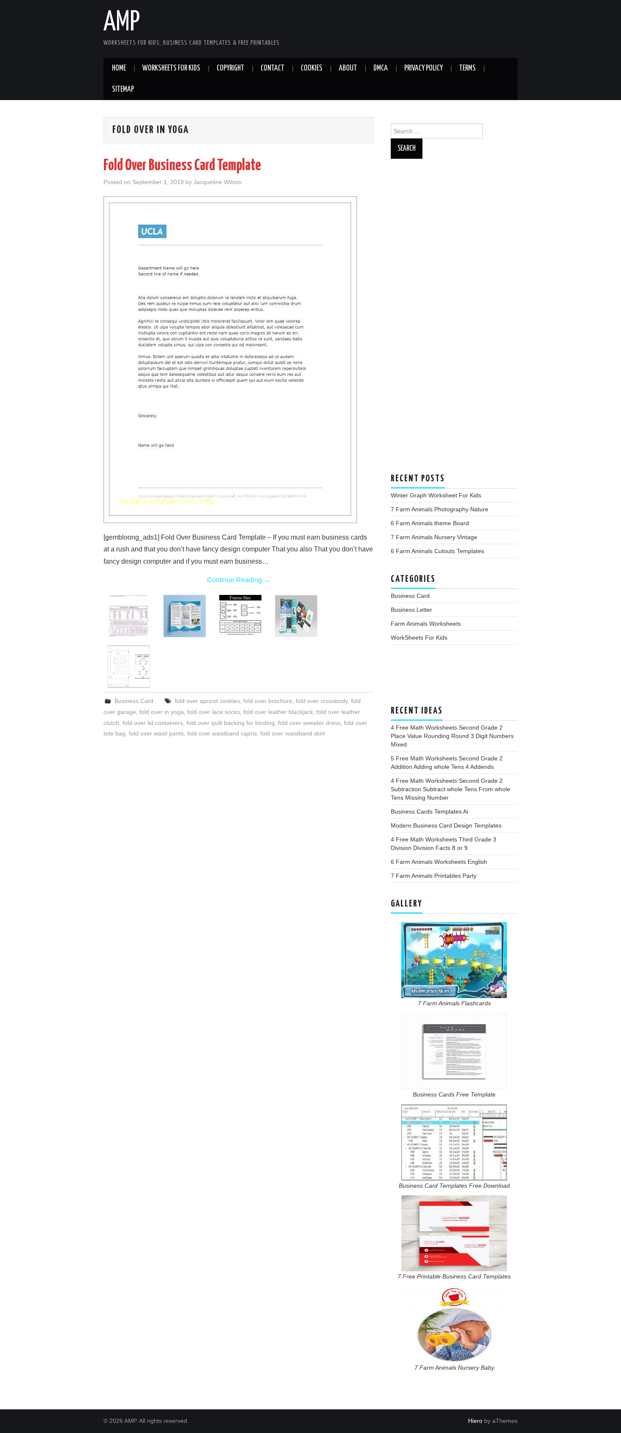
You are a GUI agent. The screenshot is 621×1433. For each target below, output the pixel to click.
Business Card (133, 701)
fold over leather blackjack (278, 711)
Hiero (475, 1420)
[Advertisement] (454, 320)
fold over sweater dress (309, 722)
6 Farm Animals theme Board (430, 523)
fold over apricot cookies (207, 701)
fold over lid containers (153, 722)
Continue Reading (238, 580)
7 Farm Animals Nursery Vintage (434, 537)
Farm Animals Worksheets (426, 623)
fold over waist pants (156, 733)
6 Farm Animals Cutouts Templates (437, 551)
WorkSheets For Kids (171, 68)
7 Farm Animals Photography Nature (439, 509)
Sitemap (123, 89)
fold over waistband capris (222, 733)
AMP (122, 22)
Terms (467, 68)
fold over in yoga (161, 711)
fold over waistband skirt (292, 733)
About (348, 68)
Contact (272, 68)
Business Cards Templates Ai (429, 811)
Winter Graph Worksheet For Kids (436, 495)
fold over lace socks (213, 711)
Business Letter (411, 609)
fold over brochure (267, 701)
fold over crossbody (322, 701)
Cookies (311, 68)
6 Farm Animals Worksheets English (439, 861)
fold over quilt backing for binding (230, 722)
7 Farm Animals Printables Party (434, 875)
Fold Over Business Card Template (182, 166)
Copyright (230, 68)
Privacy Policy (423, 68)
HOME (119, 68)
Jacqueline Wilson (217, 182)
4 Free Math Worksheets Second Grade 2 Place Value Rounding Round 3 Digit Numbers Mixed (452, 736)
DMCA (380, 68)
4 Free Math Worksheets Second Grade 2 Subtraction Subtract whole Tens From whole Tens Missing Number (450, 789)
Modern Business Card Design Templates (446, 825)
